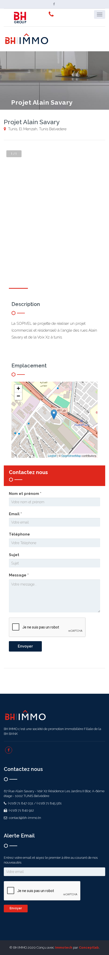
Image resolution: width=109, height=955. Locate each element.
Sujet (14, 555)
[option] (54, 198)
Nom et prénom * (25, 493)
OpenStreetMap (71, 456)
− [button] (18, 396)
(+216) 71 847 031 (20, 803)
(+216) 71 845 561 (49, 803)
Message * (19, 575)
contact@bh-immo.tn (24, 818)
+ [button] (18, 388)
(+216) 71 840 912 (21, 810)
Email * (15, 514)
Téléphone (19, 534)
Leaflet (52, 456)
